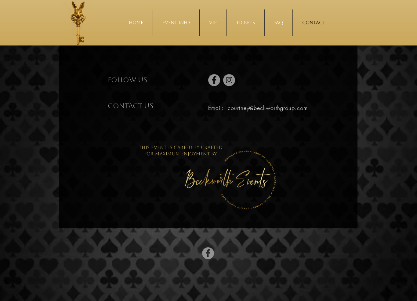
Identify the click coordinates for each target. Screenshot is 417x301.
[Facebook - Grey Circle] (214, 80)
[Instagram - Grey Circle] (229, 80)
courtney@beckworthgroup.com (267, 107)
